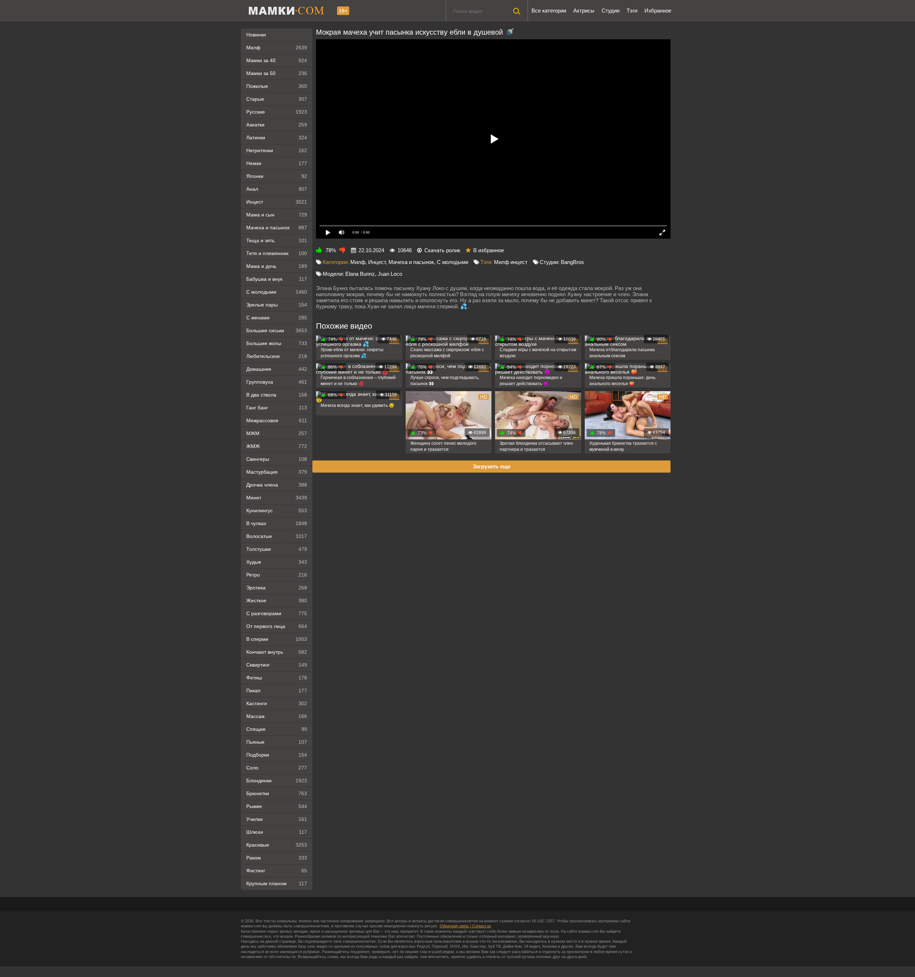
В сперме (276, 639)
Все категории (548, 11)
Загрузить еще (491, 466)
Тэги (632, 11)
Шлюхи (276, 832)
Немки (276, 163)
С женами (276, 317)
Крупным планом (276, 883)
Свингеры (276, 459)
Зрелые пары (276, 305)
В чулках (276, 523)
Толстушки (276, 549)
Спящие (276, 729)
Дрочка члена (276, 485)
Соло (276, 768)
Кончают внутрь (276, 652)
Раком (276, 858)
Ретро (276, 575)
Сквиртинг (276, 665)
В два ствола (276, 395)
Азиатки (276, 125)
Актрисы (583, 11)
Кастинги (276, 703)
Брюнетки (276, 793)
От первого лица (276, 626)
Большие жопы (276, 343)
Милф (276, 47)
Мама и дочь (276, 266)
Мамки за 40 (276, 60)
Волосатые (276, 536)
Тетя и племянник (276, 253)
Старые (276, 99)
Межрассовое (276, 420)
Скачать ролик (442, 250)
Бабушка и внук (276, 279)
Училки (276, 819)
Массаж (276, 716)
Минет (276, 497)
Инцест (377, 262)
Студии (610, 11)
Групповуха (276, 382)
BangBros (572, 262)
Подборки (276, 755)
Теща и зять (276, 240)
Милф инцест (511, 262)
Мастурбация (276, 472)
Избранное (657, 11)
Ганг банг (276, 407)
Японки (276, 176)
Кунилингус (276, 510)
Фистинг (276, 870)
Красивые (276, 845)
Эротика (276, 587)
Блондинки (276, 780)
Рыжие (276, 806)
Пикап (276, 690)
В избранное (488, 250)
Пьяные (276, 742)
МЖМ (276, 433)
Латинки (276, 137)
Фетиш (276, 678)
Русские (276, 112)
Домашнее (276, 369)
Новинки (256, 35)
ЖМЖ (276, 446)
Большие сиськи (276, 330)
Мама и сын (276, 215)
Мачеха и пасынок (276, 227)
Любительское (276, 356)
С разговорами (276, 613)
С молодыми (276, 292)
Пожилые (276, 86)
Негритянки (276, 150)
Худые (276, 562)
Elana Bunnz (360, 274)
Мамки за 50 (276, 73)
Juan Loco (390, 274)
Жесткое (276, 600)
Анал (276, 189)
